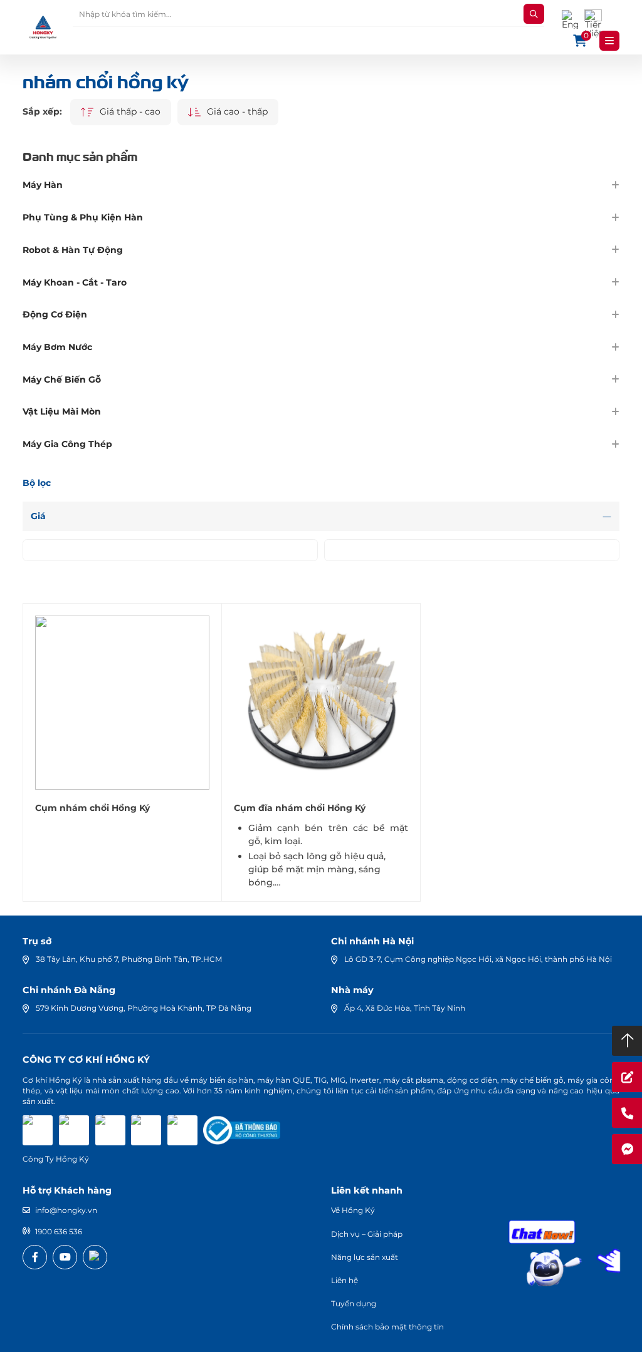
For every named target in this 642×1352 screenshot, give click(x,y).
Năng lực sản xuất (364, 1257)
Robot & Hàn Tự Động (73, 249)
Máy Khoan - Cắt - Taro (75, 282)
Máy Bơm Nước (57, 347)
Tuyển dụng (353, 1303)
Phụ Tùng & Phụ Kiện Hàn (83, 217)
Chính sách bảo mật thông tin (387, 1326)
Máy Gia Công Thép (67, 444)
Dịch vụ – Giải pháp (367, 1234)
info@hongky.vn (66, 1210)
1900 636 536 (58, 1231)
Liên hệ (344, 1280)
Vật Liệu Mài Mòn (62, 411)
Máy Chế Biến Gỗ (62, 379)
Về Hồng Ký (353, 1210)
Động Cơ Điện (55, 314)
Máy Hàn (43, 184)
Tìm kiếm (534, 14)
